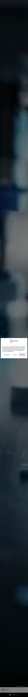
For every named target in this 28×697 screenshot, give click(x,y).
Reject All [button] (15, 354)
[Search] (14, 695)
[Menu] (17, 695)
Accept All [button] (22, 354)
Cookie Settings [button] (6, 354)
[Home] (10, 695)
